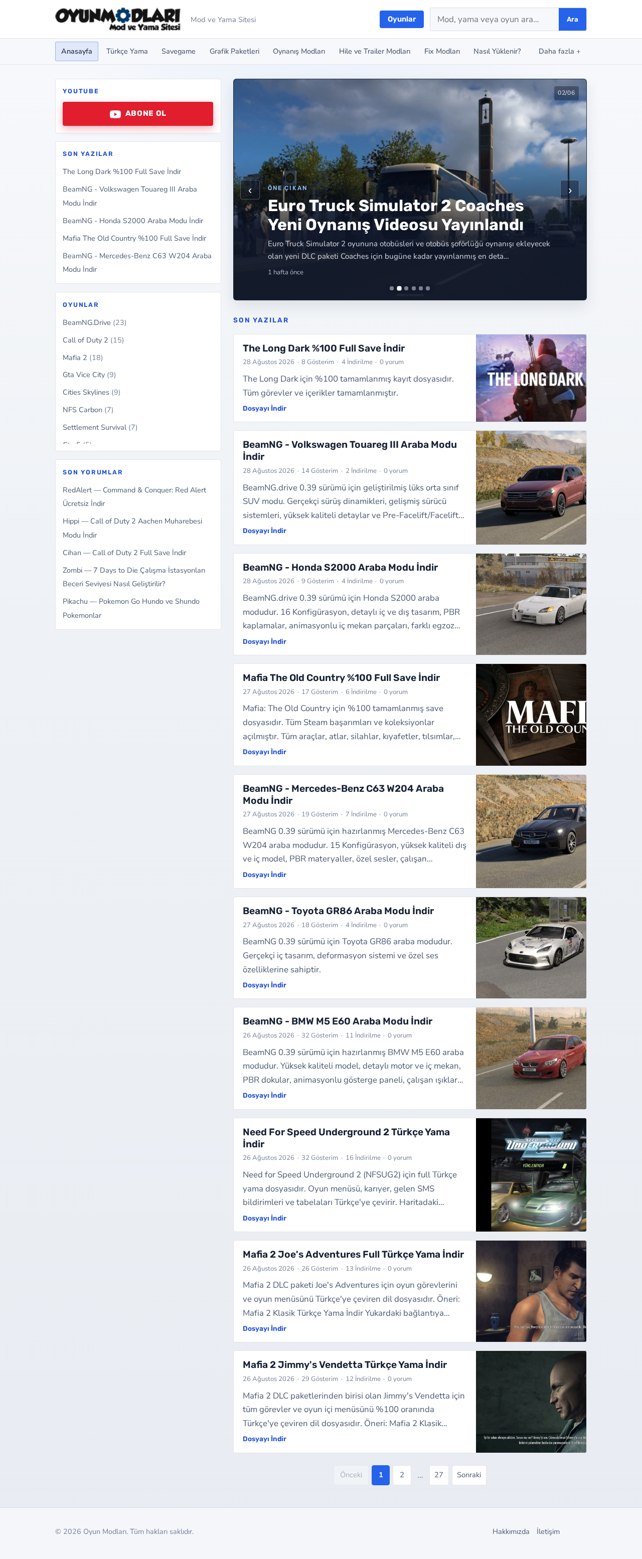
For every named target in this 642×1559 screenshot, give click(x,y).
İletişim (548, 1531)
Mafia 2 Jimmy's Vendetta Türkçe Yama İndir (345, 1364)
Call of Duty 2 (93, 340)
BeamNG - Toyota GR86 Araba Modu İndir (338, 911)
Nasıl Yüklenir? (497, 51)
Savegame (179, 51)
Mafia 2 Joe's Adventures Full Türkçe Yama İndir (353, 1254)
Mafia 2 (83, 358)
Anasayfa (76, 51)
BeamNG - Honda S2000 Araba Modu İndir (133, 221)
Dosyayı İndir (264, 408)
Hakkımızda (511, 1531)
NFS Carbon (88, 410)
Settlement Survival (100, 428)
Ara (572, 19)
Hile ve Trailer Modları (374, 51)
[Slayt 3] (406, 288)
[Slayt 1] (392, 288)
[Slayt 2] (399, 288)
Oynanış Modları (299, 51)
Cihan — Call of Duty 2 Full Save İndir (124, 553)
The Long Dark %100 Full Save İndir (122, 172)
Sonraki (469, 1475)
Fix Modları (442, 51)
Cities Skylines (92, 393)
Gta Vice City (89, 375)
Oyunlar (402, 19)
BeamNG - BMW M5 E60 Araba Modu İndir (337, 1021)
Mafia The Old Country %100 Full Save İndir (134, 238)
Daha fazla (560, 51)
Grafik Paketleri (234, 51)
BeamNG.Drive (95, 322)
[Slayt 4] (414, 288)
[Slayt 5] (421, 288)
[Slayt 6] (428, 288)
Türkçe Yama (127, 51)
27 (438, 1475)
